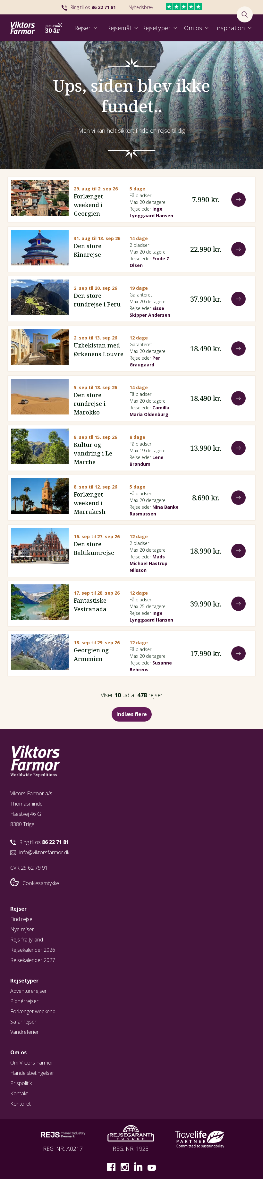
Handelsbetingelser (32, 1072)
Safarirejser (23, 1021)
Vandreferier (24, 1031)
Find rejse (21, 919)
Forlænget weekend (32, 1011)
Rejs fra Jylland (26, 939)
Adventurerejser (28, 990)
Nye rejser (22, 929)
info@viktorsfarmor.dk (44, 852)
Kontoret (20, 1103)
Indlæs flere (131, 714)
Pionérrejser (24, 1001)
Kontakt (19, 1093)
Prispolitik (21, 1083)
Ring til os (93, 7)
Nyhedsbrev (141, 7)
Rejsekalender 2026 (32, 949)
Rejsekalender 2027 (32, 960)
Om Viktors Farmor (31, 1062)
